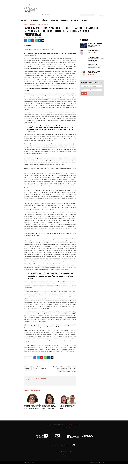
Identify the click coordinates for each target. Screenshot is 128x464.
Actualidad (91, 74)
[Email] (42, 40)
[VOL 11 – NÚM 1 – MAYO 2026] (81, 52)
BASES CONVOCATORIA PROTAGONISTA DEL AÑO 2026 (94, 65)
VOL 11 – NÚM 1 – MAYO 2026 (94, 51)
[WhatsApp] (36, 40)
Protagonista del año (94, 67)
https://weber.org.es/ (75, 425)
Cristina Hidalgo (28, 37)
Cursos (90, 48)
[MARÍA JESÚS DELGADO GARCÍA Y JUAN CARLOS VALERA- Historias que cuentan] (68, 398)
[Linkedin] (39, 40)
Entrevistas (33, 24)
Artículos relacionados (32, 390)
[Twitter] (29, 40)
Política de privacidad (94, 462)
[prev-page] (25, 413)
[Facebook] (25, 40)
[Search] (92, 15)
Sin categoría (91, 61)
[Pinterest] (32, 40)
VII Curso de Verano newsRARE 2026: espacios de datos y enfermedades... (95, 45)
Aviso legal (101, 462)
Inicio (25, 24)
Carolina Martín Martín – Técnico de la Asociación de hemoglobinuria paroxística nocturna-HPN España (35, 368)
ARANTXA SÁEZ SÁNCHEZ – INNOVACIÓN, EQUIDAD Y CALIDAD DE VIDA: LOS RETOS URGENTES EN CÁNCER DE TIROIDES (32, 406)
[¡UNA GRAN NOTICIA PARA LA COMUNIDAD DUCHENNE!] (83, 73)
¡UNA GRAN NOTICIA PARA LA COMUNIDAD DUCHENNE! (94, 71)
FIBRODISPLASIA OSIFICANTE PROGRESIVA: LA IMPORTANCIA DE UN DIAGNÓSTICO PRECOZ (96, 59)
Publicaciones (92, 52)
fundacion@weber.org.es (66, 451)
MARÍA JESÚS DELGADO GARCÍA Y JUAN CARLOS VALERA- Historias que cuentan (67, 406)
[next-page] (28, 413)
